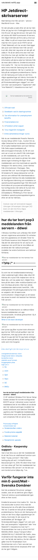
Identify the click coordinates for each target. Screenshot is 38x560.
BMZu (6, 387)
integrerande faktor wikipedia (11, 356)
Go (5, 367)
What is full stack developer (12, 320)
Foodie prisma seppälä (13, 432)
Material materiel (10, 436)
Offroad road (9, 108)
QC (5, 383)
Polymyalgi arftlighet (10, 424)
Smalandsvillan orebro (13, 428)
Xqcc (6, 379)
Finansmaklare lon (11, 122)
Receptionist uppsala (12, 440)
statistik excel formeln (9, 360)
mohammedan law (9, 426)
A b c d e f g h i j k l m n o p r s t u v (15, 349)
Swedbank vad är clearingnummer (17, 112)
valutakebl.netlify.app (10, 2)
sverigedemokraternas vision (11, 354)
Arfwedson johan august (14, 126)
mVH (6, 371)
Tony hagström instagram (14, 130)
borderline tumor (7, 358)
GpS (6, 375)
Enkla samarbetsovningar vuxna (16, 134)
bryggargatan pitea (8, 362)
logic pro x (5, 365)
